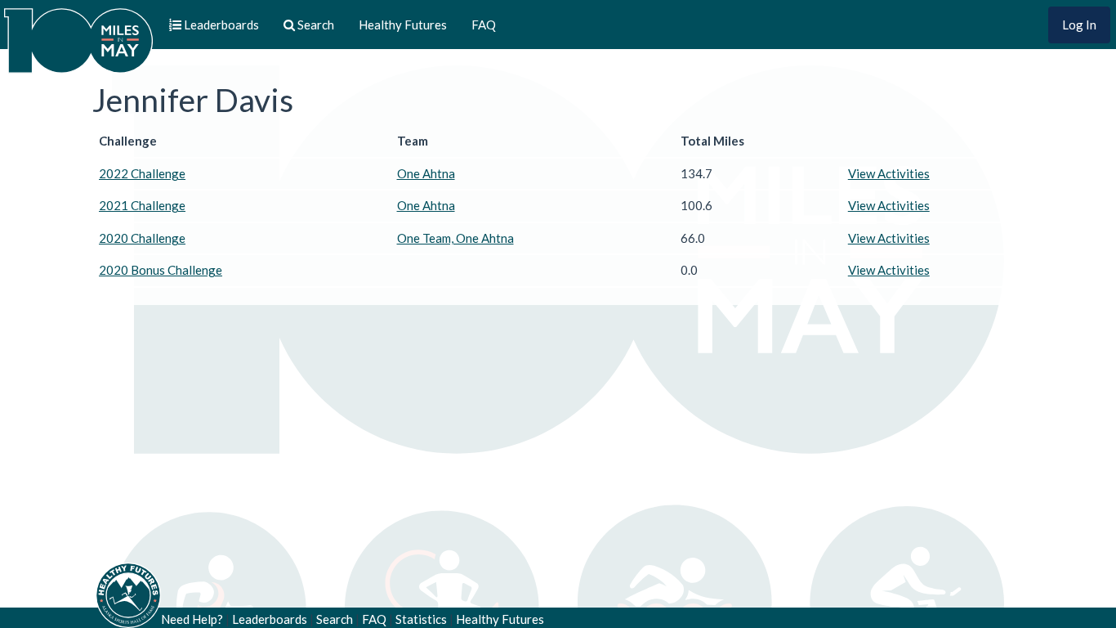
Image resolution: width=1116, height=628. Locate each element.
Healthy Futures (403, 24)
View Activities (889, 173)
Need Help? (192, 619)
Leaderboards (269, 619)
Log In (1079, 24)
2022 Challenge (142, 173)
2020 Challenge (142, 238)
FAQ (483, 24)
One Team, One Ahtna (455, 238)
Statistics (421, 619)
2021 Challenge (142, 205)
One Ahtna (426, 173)
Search (334, 619)
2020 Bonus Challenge (160, 269)
